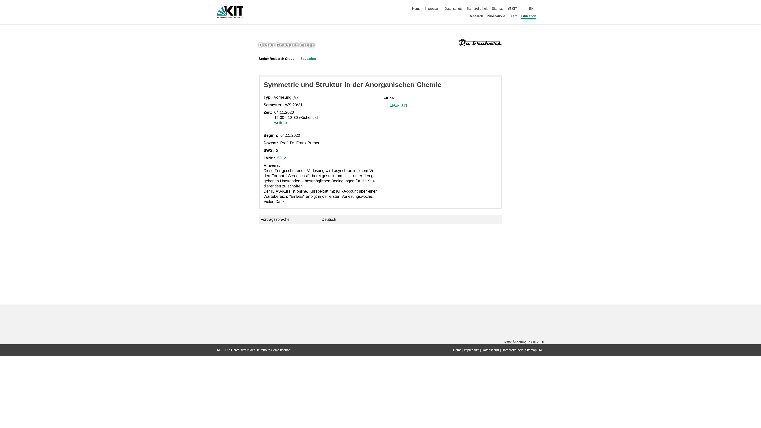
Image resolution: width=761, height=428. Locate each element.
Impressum (432, 8)
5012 (281, 158)
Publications (496, 16)
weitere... (282, 122)
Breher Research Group (287, 45)
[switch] (542, 9)
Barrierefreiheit (477, 8)
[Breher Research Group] (479, 42)
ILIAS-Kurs (398, 105)
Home (416, 8)
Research (476, 16)
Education (528, 16)
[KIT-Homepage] (230, 12)
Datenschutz (453, 8)
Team (513, 16)
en (531, 8)
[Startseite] (542, 16)
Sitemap (498, 8)
